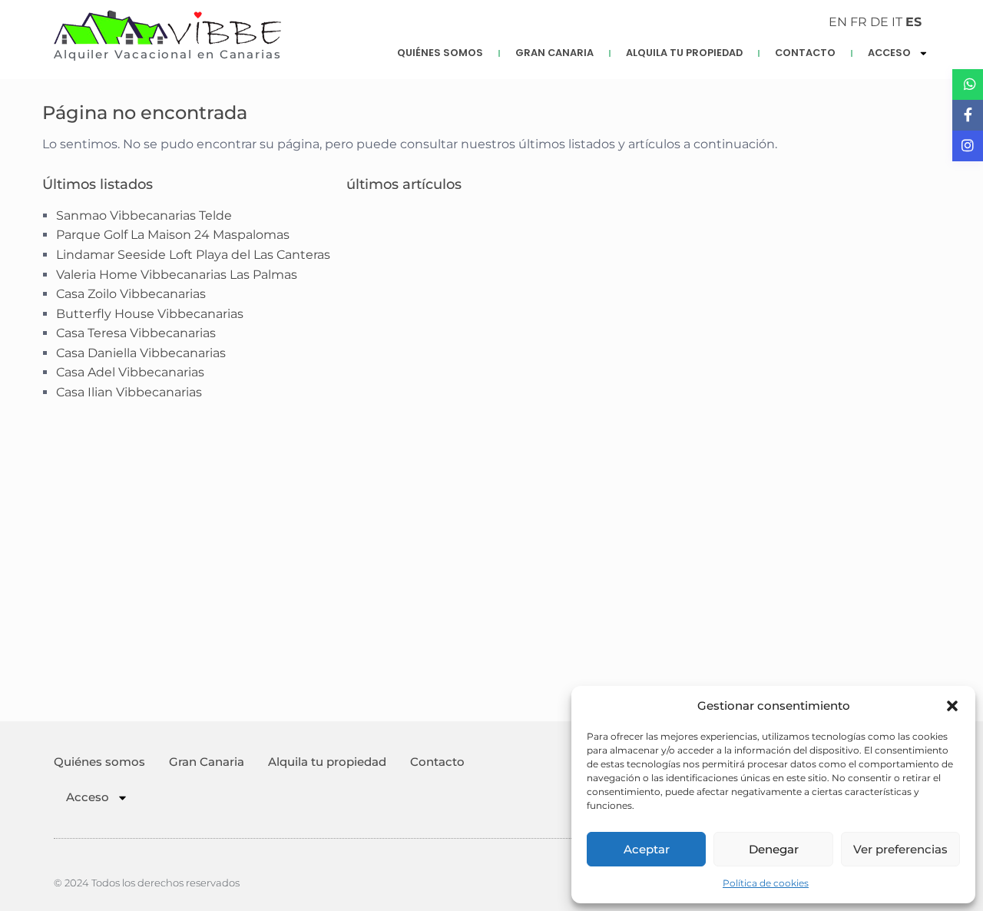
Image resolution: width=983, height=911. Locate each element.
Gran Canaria (554, 52)
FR (858, 22)
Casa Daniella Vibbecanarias (141, 353)
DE (879, 22)
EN (838, 22)
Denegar (774, 849)
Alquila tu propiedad (684, 52)
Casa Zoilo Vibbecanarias (131, 294)
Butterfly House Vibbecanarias (149, 313)
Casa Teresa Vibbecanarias (136, 333)
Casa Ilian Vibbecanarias (129, 392)
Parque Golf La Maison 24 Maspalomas (173, 234)
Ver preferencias (900, 849)
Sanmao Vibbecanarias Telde (144, 215)
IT (897, 22)
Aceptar (647, 849)
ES (913, 22)
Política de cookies (766, 883)
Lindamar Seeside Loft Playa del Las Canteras (193, 254)
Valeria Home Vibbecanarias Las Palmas (176, 274)
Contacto (805, 52)
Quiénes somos (440, 52)
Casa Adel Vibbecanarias (130, 372)
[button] (952, 706)
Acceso (889, 52)
